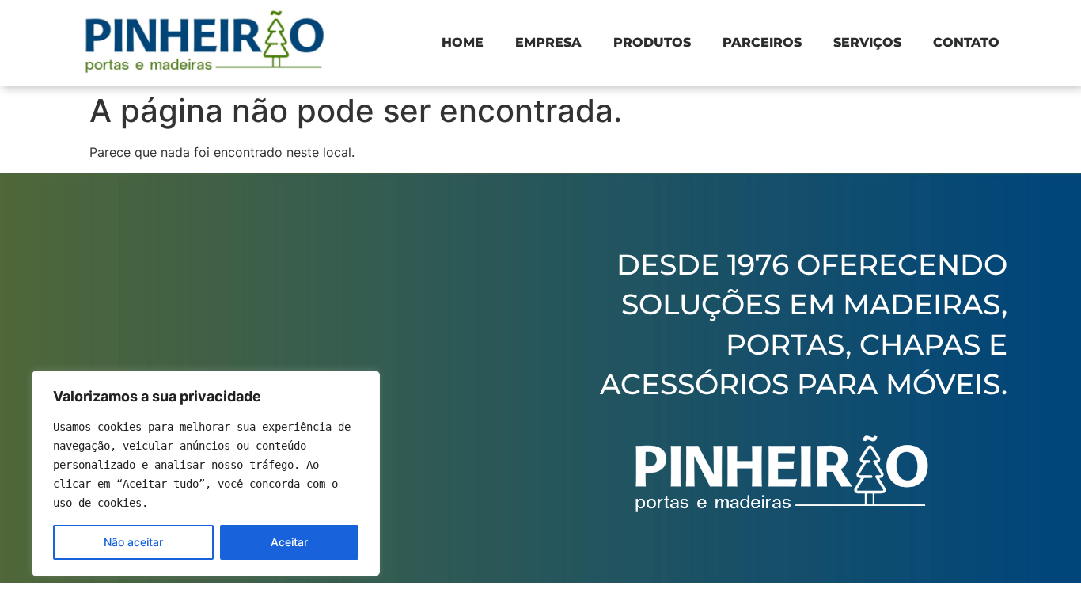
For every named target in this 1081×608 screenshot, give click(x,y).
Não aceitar (133, 542)
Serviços (867, 42)
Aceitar (289, 542)
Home (463, 42)
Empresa (548, 42)
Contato (966, 42)
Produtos (652, 42)
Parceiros (762, 42)
